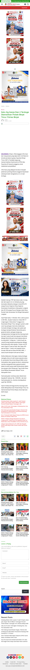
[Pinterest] (13, 657)
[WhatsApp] (19, 657)
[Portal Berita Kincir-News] (12, 4)
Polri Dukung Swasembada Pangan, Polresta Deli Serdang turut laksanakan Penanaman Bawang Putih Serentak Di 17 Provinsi (14, 411)
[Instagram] (16, 657)
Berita (2, 109)
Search (3, 588)
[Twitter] (11, 657)
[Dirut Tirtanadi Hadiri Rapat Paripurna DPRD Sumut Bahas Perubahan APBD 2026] (22, 461)
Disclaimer (5, 664)
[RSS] (22, 657)
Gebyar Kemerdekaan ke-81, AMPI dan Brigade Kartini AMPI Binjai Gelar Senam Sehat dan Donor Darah (14, 425)
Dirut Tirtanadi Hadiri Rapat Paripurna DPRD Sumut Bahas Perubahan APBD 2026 (15, 415)
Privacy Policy (21, 662)
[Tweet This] (18, 436)
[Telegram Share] (24, 436)
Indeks (7, 662)
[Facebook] (8, 657)
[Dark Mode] (25, 4)
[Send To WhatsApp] (27, 436)
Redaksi (25, 664)
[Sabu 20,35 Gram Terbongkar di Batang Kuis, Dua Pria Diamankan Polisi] (22, 446)
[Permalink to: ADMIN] (2, 120)
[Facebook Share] (15, 436)
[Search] (28, 4)
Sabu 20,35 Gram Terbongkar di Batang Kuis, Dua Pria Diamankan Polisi (14, 407)
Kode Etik (13, 662)
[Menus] (2, 4)
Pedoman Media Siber (16, 664)
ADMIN (6, 120)
